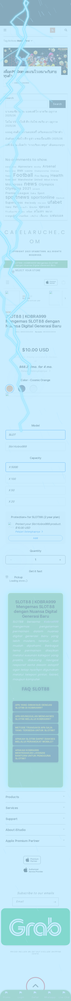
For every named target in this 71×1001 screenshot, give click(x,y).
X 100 (12, 479)
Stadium (60, 198)
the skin (42, 203)
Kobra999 (51, 622)
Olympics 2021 (18, 188)
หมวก (48, 211)
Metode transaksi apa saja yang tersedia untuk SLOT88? (35, 729)
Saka (33, 193)
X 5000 (13, 467)
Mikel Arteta (51, 179)
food (8, 175)
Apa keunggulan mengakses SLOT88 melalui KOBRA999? (34, 717)
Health (56, 175)
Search (9, 97)
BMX (20, 170)
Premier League (17, 193)
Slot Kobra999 (17, 446)
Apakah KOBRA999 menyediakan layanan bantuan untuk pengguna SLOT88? (33, 754)
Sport (41, 193)
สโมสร (39, 211)
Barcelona (10, 171)
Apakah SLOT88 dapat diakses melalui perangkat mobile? (35, 740)
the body (30, 202)
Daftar (35, 997)
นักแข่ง (33, 207)
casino (29, 170)
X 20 (11, 501)
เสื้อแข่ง (44, 215)
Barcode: (38, 332)
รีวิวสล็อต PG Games (15, 212)
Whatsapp (50, 997)
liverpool (10, 179)
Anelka (37, 167)
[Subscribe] (54, 902)
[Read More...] (7, 83)
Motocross (13, 184)
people (36, 189)
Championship (41, 171)
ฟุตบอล (44, 207)
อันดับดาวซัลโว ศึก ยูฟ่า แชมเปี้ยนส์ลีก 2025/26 (34, 138)
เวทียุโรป (34, 216)
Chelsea (54, 171)
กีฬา (15, 207)
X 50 (11, 490)
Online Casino (21, 83)
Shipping (30, 357)
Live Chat (64, 997)
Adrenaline (10, 167)
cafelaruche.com (35, 13)
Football (23, 175)
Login (21, 997)
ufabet (55, 202)
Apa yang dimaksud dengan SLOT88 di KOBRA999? (33, 706)
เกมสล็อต (23, 216)
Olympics (46, 184)
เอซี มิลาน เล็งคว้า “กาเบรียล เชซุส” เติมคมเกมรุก (35, 145)
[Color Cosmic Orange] (10, 389)
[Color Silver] (33, 388)
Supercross (14, 202)
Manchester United (30, 179)
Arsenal (49, 166)
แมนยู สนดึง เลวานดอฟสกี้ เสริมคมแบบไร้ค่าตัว (33, 132)
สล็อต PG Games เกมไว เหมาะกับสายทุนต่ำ (30, 74)
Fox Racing (42, 175)
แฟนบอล (56, 216)
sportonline (43, 197)
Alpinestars (25, 166)
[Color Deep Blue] (22, 388)
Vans (8, 207)
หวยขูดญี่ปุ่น (11, 216)
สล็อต (29, 211)
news (30, 184)
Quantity (35, 551)
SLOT (12, 434)
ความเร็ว (24, 207)
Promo (6, 997)
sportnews (17, 197)
